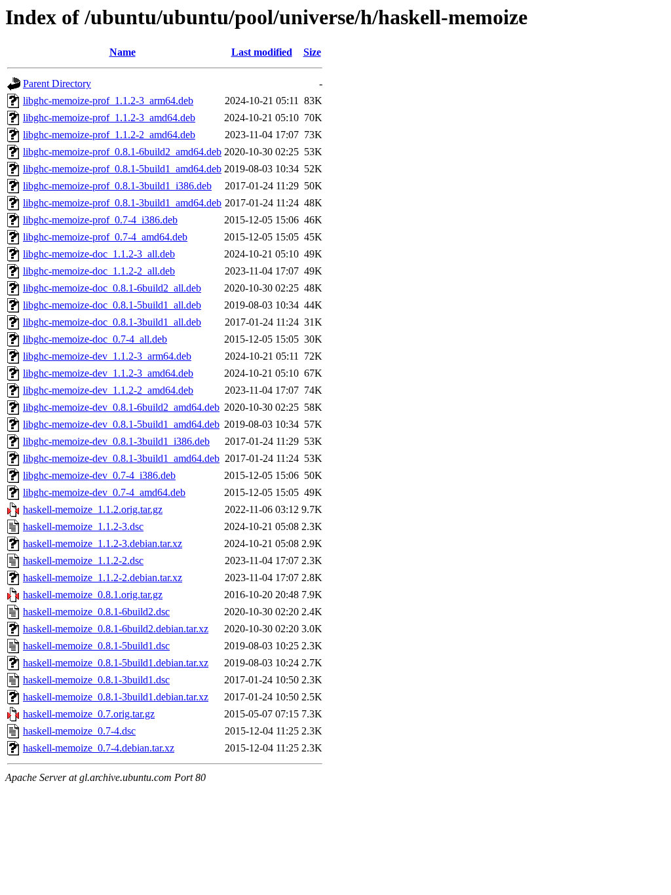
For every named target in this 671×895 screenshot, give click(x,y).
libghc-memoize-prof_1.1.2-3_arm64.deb (108, 100)
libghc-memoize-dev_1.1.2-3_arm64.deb (107, 356)
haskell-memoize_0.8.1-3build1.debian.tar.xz (115, 696)
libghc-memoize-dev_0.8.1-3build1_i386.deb (116, 441)
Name (122, 52)
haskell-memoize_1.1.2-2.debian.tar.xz (102, 577)
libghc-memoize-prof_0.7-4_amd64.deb (105, 236)
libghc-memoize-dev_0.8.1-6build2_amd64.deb (121, 407)
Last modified (261, 52)
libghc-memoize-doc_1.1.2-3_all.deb (99, 253)
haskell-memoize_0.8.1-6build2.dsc (96, 611)
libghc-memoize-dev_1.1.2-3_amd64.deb (108, 373)
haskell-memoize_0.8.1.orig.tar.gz (93, 594)
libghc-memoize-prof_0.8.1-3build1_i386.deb (117, 185)
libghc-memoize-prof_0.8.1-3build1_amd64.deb (122, 202)
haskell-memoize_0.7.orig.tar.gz (89, 713)
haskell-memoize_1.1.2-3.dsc (83, 526)
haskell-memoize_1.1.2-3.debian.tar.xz (102, 543)
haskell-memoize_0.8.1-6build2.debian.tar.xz (115, 628)
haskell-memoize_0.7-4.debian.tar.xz (98, 747)
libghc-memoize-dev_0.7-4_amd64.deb (104, 492)
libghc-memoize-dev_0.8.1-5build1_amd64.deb (121, 424)
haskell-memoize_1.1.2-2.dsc (83, 560)
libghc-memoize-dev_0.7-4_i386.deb (99, 475)
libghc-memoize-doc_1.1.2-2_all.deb (99, 270)
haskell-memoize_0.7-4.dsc (79, 730)
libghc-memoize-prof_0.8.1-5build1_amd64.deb (122, 168)
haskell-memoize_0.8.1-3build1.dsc (96, 679)
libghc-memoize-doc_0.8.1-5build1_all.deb (112, 305)
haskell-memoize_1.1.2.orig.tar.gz (93, 509)
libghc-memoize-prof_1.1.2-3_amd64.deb (109, 117)
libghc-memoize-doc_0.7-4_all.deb (95, 339)
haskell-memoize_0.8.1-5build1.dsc (96, 645)
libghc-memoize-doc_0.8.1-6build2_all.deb (112, 288)
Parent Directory (57, 83)
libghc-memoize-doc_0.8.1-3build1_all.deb (112, 322)
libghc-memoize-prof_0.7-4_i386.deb (100, 219)
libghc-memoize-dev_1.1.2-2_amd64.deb (108, 390)
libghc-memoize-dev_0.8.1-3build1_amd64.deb (121, 458)
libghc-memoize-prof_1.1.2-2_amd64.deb (109, 134)
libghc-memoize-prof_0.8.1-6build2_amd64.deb (122, 151)
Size (312, 52)
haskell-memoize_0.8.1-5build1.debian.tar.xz (115, 662)
